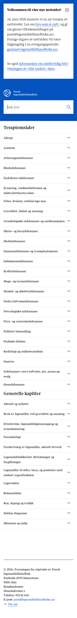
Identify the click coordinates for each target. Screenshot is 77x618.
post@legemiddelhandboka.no (34, 599)
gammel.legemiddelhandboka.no (32, 49)
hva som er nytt (47, 24)
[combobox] (38, 107)
